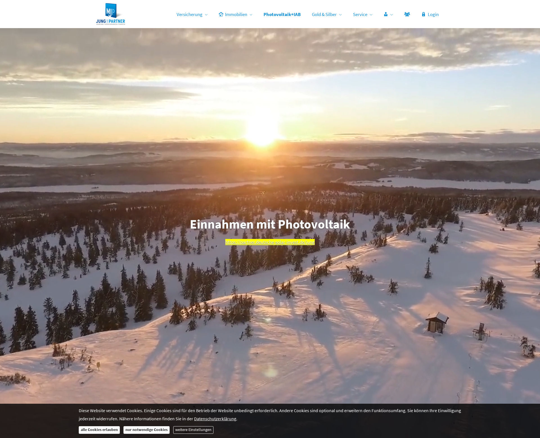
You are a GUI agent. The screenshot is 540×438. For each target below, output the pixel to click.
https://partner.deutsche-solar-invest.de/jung (270, 242)
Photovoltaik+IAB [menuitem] (282, 14)
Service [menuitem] (360, 14)
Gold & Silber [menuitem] (324, 14)
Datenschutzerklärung (215, 418)
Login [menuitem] (433, 14)
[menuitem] (388, 14)
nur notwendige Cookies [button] (146, 429)
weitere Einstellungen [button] (193, 429)
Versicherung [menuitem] (189, 14)
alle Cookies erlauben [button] (99, 429)
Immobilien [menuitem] (236, 14)
